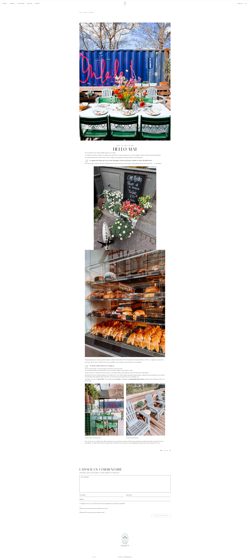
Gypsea (85, 12)
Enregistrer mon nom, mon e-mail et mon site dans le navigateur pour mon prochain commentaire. (103, 503)
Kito (122, 557)
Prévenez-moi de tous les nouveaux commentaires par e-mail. (93, 508)
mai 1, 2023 (124, 145)
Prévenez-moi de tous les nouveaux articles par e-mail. (92, 512)
